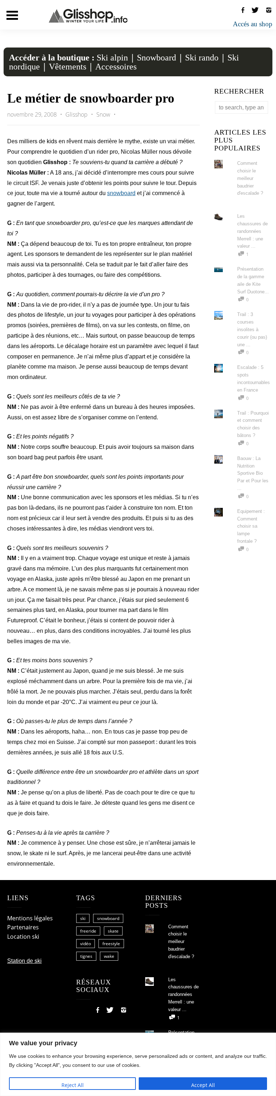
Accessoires (116, 66)
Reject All (72, 1085)
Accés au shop (252, 24)
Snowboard (156, 57)
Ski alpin (112, 57)
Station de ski (24, 961)
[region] (138, 1064)
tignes (86, 956)
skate (113, 931)
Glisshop (77, 114)
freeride (88, 931)
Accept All (203, 1085)
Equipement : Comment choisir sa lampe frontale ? (251, 526)
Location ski (23, 937)
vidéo (85, 944)
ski (83, 918)
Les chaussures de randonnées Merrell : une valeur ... (252, 231)
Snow (103, 114)
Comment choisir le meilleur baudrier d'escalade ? (250, 178)
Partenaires (23, 927)
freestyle (111, 944)
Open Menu (12, 15)
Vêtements (67, 66)
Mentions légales (30, 918)
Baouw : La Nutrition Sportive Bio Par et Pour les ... (252, 473)
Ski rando (201, 57)
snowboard (121, 193)
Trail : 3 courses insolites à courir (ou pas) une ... (252, 329)
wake (109, 956)
